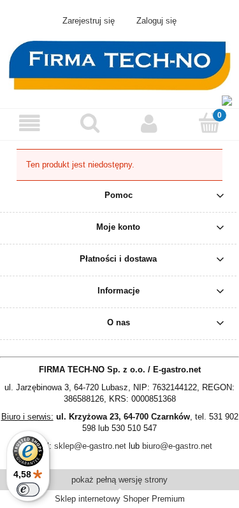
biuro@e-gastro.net (177, 446)
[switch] (28, 490)
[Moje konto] (150, 124)
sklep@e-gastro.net (90, 446)
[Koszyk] (209, 123)
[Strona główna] (119, 64)
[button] (30, 124)
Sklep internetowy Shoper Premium (120, 499)
